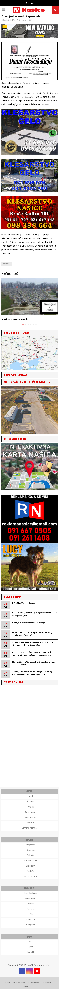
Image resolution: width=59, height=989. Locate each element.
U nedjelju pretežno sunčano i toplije (28, 622)
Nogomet (30, 845)
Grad (31, 796)
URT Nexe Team (30, 860)
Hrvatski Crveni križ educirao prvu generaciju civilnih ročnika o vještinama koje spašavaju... (32, 654)
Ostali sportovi (30, 876)
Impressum (47, 983)
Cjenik (30, 947)
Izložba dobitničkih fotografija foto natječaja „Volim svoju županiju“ (32, 634)
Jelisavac (30, 909)
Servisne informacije (31, 828)
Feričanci (30, 904)
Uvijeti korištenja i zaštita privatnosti (26, 983)
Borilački (30, 871)
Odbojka (30, 855)
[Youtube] (37, 971)
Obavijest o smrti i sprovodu (14, 319)
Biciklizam (30, 866)
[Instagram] (29, 971)
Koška (30, 914)
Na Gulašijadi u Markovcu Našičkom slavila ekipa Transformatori (33, 663)
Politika (30, 823)
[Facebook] (22, 971)
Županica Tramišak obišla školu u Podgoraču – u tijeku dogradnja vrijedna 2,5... (33, 644)
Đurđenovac (30, 898)
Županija (30, 801)
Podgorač (30, 925)
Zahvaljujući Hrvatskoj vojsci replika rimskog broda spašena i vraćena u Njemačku (32, 673)
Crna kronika (30, 812)
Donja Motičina (30, 893)
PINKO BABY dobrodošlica (23, 603)
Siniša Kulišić (10, 20)
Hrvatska (30, 807)
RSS (30, 941)
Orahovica (30, 919)
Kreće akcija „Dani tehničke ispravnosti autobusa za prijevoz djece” (34, 614)
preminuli (6, 264)
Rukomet (31, 850)
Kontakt (30, 952)
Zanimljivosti (30, 817)
